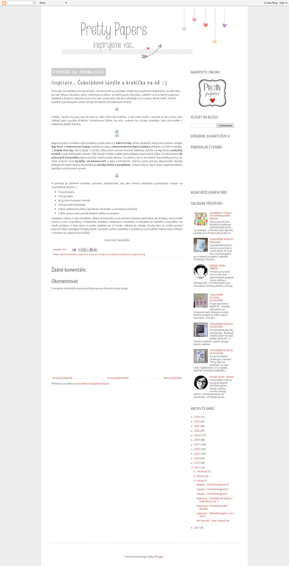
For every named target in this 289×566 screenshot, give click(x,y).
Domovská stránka (118, 378)
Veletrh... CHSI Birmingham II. (212, 489)
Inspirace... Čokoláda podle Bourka (212, 507)
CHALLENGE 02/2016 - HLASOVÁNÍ (222, 325)
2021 (197, 426)
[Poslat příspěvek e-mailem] (73, 249)
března (201, 476)
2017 (197, 444)
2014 (197, 458)
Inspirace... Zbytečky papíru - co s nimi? (215, 515)
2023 (197, 417)
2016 (197, 449)
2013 (197, 462)
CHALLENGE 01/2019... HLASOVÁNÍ (216, 297)
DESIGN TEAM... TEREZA (218, 267)
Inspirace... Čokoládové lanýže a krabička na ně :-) (214, 500)
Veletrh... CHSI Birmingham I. (212, 493)
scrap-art (103, 254)
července (202, 471)
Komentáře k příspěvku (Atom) (92, 383)
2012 (197, 467)
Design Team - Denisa (222, 376)
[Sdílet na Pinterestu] (95, 250)
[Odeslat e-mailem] (80, 250)
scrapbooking (138, 254)
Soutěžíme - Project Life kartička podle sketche (220, 215)
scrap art (93, 254)
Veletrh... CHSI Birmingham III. (213, 484)
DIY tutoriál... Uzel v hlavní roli (213, 520)
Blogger (159, 556)
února (200, 480)
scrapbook (124, 254)
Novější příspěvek (62, 378)
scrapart (114, 254)
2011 (197, 527)
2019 (197, 435)
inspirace (83, 254)
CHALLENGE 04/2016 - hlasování (222, 240)
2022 (197, 421)
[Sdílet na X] (88, 250)
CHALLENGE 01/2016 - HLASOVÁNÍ (222, 352)
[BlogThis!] (84, 250)
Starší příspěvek (172, 378)
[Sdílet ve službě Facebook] (91, 250)
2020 (197, 430)
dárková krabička (68, 254)
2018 (197, 439)
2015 (197, 453)
